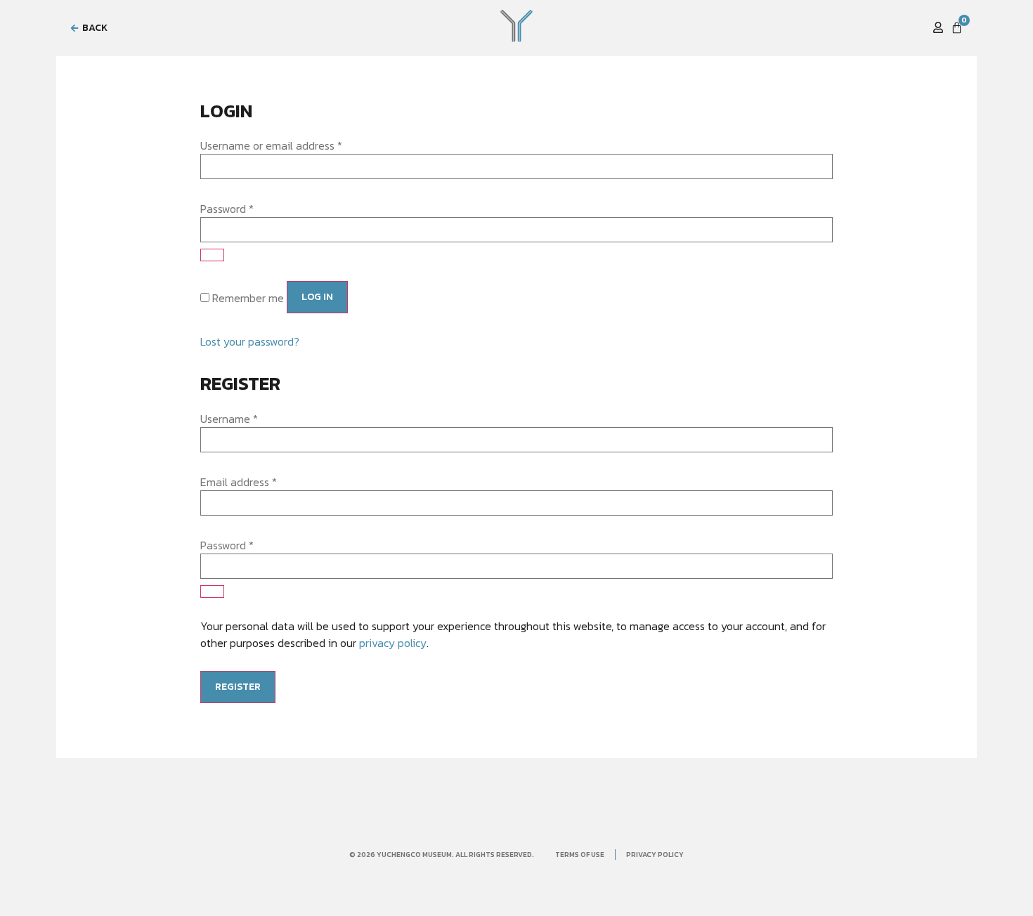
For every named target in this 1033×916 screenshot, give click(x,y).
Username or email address (271, 145)
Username (229, 418)
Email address (238, 481)
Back (95, 27)
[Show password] (212, 255)
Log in (317, 296)
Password (227, 208)
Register (238, 686)
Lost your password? (249, 341)
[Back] (74, 28)
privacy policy (393, 642)
